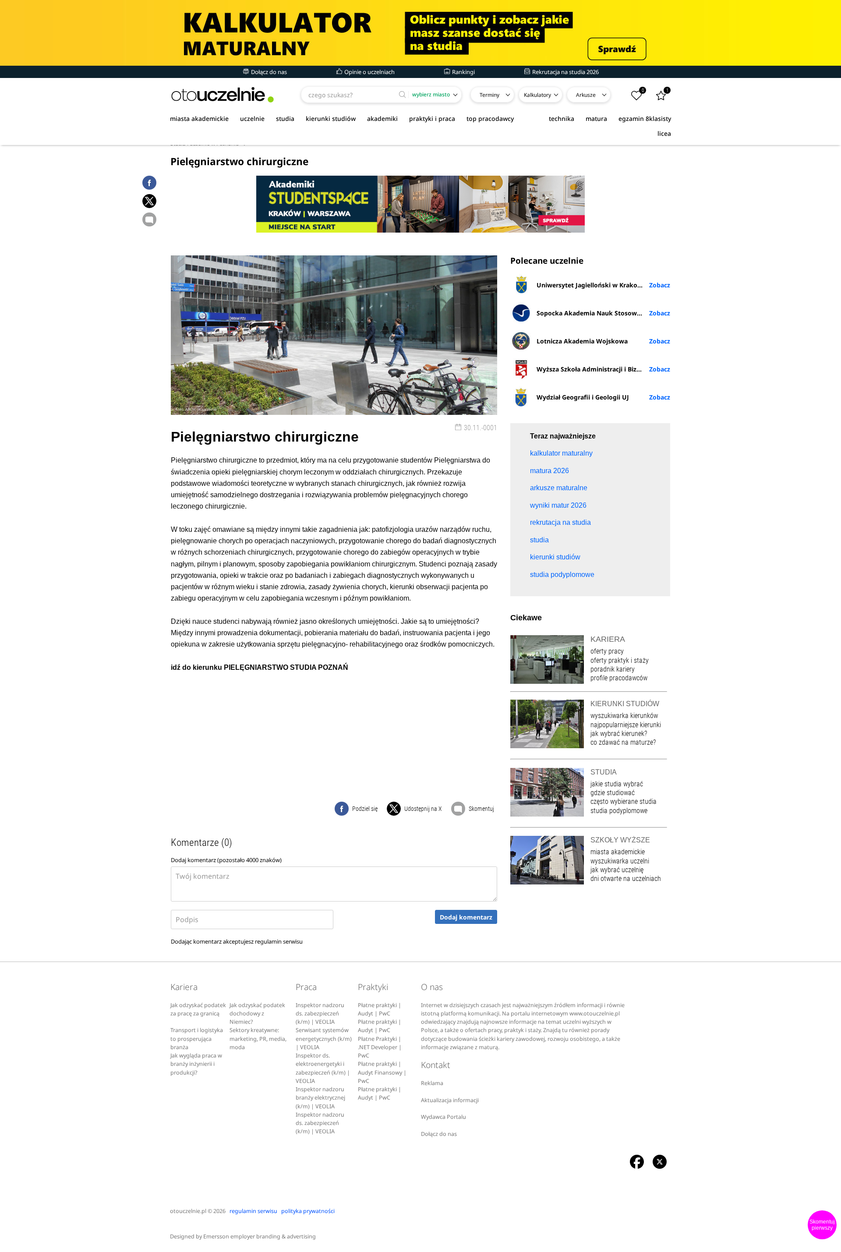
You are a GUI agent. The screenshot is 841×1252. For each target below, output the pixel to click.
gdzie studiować (612, 793)
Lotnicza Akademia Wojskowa (582, 341)
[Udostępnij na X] (149, 201)
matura (596, 118)
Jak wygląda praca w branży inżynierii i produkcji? (196, 1064)
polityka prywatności (308, 1211)
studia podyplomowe (618, 810)
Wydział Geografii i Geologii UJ (583, 397)
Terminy (489, 95)
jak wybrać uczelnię (616, 870)
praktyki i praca (432, 118)
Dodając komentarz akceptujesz (237, 941)
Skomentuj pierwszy (822, 1225)
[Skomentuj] (149, 219)
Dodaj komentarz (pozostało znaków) (226, 860)
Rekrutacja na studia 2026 (565, 72)
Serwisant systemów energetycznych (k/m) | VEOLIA (324, 1038)
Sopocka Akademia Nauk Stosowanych (596, 313)
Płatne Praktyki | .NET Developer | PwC (380, 1047)
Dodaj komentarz (466, 917)
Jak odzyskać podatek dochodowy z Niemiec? (257, 1013)
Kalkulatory (537, 95)
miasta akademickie (199, 118)
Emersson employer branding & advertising (259, 1236)
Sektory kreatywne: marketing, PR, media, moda (258, 1038)
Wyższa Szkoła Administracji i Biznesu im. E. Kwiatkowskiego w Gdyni (603, 369)
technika (561, 118)
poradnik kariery (612, 669)
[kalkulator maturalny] (420, 33)
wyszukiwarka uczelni (619, 861)
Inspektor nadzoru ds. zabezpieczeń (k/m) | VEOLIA (320, 1013)
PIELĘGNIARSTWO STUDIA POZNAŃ (286, 667)
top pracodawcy (490, 118)
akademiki (382, 118)
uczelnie (252, 118)
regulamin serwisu (279, 941)
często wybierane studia (623, 801)
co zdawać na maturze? (623, 742)
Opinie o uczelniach (369, 72)
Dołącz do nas (268, 72)
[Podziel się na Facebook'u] (149, 183)
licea (664, 133)
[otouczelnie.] (222, 95)
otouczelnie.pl (188, 1211)
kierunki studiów (331, 118)
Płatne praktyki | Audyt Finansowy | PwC (382, 1072)
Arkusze (586, 95)
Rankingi (463, 72)
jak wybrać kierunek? (618, 733)
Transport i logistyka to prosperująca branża (196, 1038)
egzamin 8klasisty (644, 118)
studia (285, 118)
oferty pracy (607, 651)
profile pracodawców (618, 678)
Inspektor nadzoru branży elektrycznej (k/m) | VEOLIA (320, 1098)
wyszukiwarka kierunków (624, 715)
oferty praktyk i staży (619, 660)
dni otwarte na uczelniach (625, 878)
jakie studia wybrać (617, 784)
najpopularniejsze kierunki (625, 725)
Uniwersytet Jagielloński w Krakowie (592, 285)
